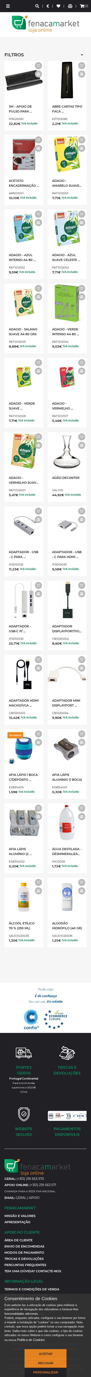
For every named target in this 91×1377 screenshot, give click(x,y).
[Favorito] (38, 65)
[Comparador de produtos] (70, 6)
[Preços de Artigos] (48, 6)
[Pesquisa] (37, 6)
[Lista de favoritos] (58, 6)
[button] (8, 6)
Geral (21, 1198)
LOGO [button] (45, 24)
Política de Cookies (31, 1340)
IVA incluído (29, 123)
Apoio (34, 1198)
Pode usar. (45, 995)
